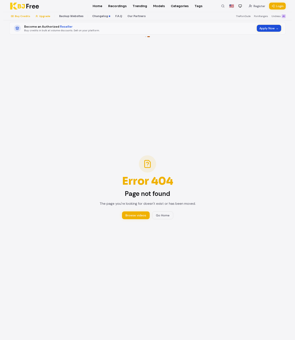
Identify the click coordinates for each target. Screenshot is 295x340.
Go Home (163, 215)
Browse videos (135, 215)
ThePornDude (243, 16)
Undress (278, 16)
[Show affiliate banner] (145, 36)
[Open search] (223, 6)
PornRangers (261, 16)
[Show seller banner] (148, 36)
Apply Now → (269, 28)
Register (259, 6)
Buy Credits (22, 16)
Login (280, 6)
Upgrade (44, 16)
